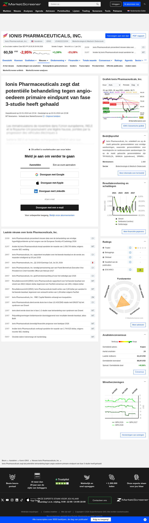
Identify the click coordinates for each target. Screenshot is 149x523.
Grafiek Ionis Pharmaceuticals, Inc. (122, 79)
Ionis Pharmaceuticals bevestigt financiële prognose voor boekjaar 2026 (40, 324)
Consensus (105, 60)
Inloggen (116, 4)
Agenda (129, 60)
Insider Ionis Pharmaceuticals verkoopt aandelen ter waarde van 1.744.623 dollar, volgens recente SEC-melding (47, 330)
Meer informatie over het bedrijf (131, 173)
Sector (138, 60)
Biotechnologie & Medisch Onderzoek (131, 166)
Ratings (118, 60)
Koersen (18, 60)
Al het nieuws (8, 66)
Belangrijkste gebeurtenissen (55, 66)
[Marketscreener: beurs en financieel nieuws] (21, 4)
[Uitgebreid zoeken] (97, 4)
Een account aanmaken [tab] (64, 165)
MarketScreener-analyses (37, 70)
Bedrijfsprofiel (111, 136)
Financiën (74, 60)
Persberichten (98, 66)
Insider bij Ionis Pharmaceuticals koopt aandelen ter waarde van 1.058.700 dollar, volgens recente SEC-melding (114, 52)
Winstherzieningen (113, 382)
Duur (105, 85)
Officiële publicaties (115, 66)
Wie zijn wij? (66, 512)
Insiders (73, 66)
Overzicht (7, 60)
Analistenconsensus (114, 335)
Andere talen (130, 66)
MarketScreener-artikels (13, 70)
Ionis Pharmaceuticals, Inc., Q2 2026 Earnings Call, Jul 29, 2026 (37, 263)
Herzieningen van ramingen (133, 435)
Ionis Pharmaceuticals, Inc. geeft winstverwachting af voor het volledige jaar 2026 (44, 276)
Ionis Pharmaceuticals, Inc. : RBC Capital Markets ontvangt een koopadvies (41, 297)
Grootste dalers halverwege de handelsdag (29, 337)
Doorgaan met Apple (52, 183)
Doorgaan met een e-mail (49, 207)
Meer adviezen (138, 325)
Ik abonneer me (131, 4)
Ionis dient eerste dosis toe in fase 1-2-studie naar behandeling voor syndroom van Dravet (47, 311)
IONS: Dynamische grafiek (133, 126)
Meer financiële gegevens (134, 232)
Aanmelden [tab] (35, 165)
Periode (126, 85)
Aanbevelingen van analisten (28, 66)
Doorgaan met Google (52, 174)
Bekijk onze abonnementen (61, 215)
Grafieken (30, 60)
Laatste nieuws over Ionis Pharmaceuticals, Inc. (30, 232)
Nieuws (43, 60)
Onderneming (58, 60)
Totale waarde (90, 60)
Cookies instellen (50, 512)
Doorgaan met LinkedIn (52, 191)
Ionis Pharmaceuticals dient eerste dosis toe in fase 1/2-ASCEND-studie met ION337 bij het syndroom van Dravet (48, 303)
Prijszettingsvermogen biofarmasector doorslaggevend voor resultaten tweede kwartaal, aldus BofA (49, 317)
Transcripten (84, 66)
